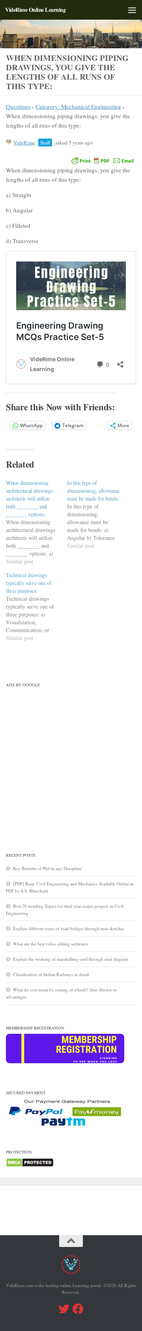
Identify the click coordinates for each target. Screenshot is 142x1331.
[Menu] (132, 10)
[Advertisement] (71, 761)
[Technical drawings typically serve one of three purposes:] (36, 606)
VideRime (24, 142)
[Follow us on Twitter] (63, 1309)
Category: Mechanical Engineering (78, 106)
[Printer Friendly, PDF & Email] (102, 160)
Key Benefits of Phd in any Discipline (47, 868)
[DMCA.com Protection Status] (30, 1165)
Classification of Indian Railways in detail (51, 974)
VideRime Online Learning (35, 9)
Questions (18, 106)
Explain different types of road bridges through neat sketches (68, 928)
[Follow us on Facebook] (78, 1309)
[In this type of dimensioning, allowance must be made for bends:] (97, 514)
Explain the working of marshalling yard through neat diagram (70, 959)
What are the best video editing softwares (50, 944)
